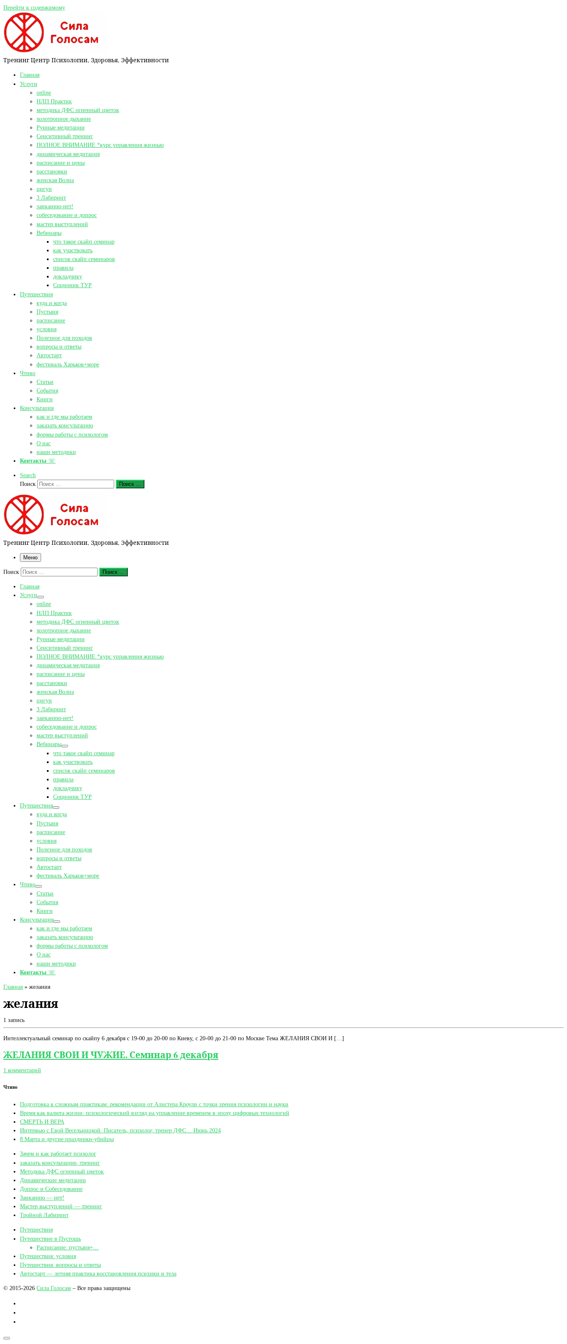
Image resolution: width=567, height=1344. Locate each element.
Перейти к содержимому (34, 7)
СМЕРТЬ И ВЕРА (42, 1121)
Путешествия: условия (48, 1256)
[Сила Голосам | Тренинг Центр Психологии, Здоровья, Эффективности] (55, 51)
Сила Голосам (54, 1288)
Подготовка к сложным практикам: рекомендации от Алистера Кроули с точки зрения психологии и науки (154, 1104)
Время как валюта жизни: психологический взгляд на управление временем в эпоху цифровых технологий (154, 1113)
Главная (13, 986)
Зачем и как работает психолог (58, 1153)
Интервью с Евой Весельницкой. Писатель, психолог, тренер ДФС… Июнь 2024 (120, 1130)
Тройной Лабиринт (44, 1215)
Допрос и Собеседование (51, 1188)
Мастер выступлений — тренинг (61, 1206)
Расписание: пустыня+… (68, 1247)
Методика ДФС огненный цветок (62, 1171)
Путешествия (36, 1229)
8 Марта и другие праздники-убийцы (67, 1139)
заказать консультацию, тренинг (60, 1162)
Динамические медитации (53, 1180)
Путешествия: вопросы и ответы (60, 1264)
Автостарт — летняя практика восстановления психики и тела (98, 1273)
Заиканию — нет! (42, 1197)
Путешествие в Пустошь (50, 1238)
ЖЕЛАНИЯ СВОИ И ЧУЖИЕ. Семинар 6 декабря (110, 1054)
